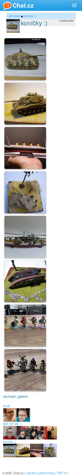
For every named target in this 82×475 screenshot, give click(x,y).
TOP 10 (62, 473)
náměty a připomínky (40, 473)
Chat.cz (23, 5)
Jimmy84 (14, 16)
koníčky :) (30, 16)
